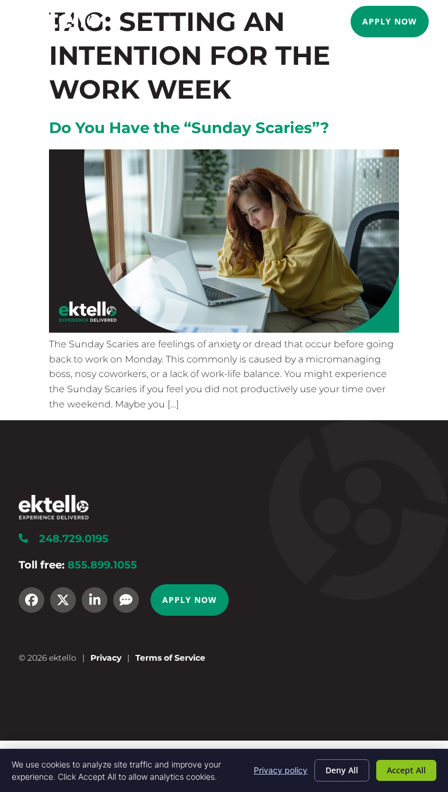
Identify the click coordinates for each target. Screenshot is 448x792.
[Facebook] (31, 600)
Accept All (406, 770)
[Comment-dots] (126, 600)
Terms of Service (170, 658)
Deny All (342, 770)
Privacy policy (280, 770)
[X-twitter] (63, 600)
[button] (335, 22)
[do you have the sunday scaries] (224, 329)
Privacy (105, 658)
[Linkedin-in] (94, 600)
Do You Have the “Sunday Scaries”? (189, 127)
